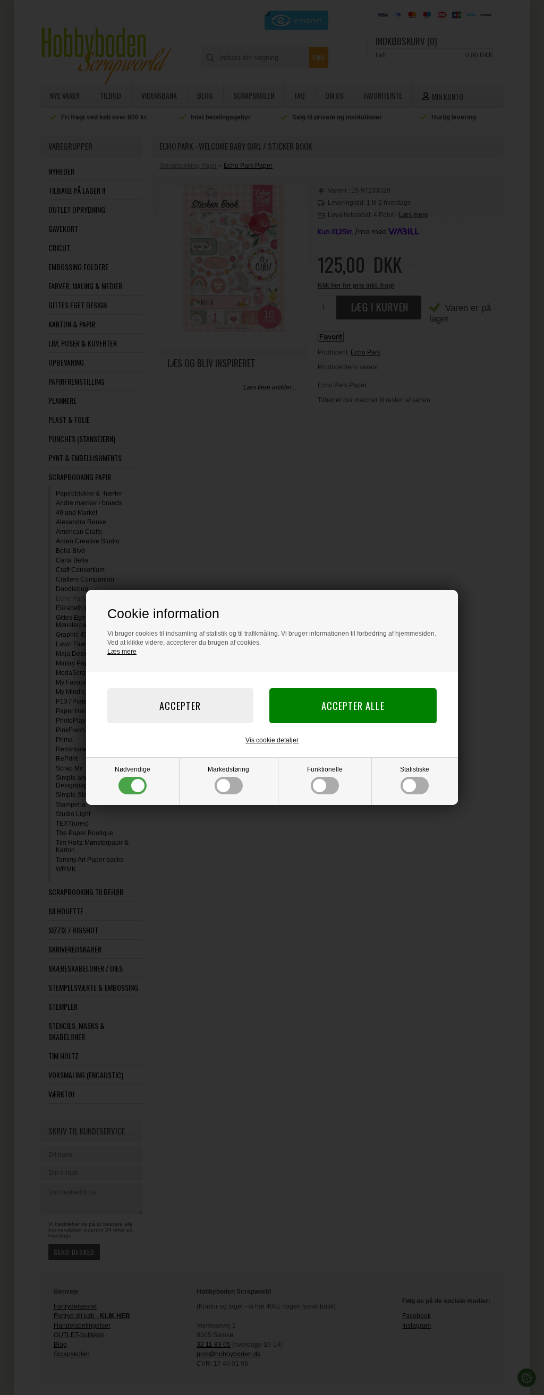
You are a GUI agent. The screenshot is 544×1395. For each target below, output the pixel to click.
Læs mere (122, 651)
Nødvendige (132, 769)
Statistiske (414, 769)
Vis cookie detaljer (272, 740)
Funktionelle (325, 769)
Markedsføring (228, 769)
